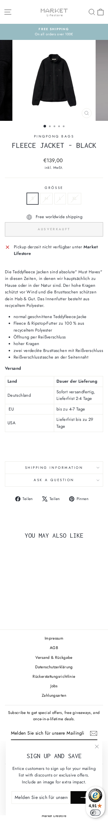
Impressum (54, 638)
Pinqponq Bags (54, 136)
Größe (54, 187)
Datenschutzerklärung (54, 667)
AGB (54, 647)
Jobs (53, 686)
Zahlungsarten (54, 695)
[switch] (95, 813)
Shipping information (54, 467)
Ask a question (54, 479)
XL (74, 198)
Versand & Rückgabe (54, 657)
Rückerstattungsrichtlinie (54, 676)
